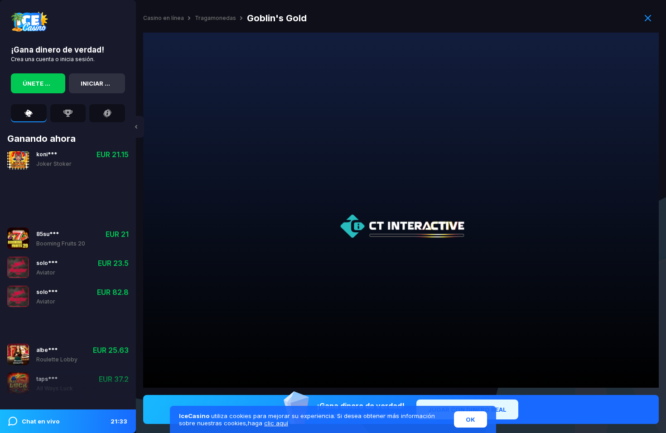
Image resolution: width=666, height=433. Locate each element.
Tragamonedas (215, 18)
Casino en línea (163, 18)
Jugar (45, 220)
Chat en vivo (74, 421)
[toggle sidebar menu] (136, 127)
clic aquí (276, 423)
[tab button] (29, 113)
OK (470, 419)
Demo (72, 220)
